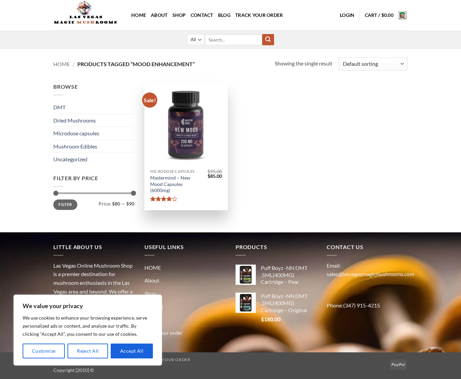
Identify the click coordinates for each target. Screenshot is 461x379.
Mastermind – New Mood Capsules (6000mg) (170, 184)
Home (61, 64)
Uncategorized (70, 159)
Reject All (88, 351)
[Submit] (268, 40)
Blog (224, 15)
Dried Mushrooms (74, 120)
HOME (138, 15)
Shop (179, 15)
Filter (65, 204)
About (159, 15)
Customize (44, 351)
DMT (59, 107)
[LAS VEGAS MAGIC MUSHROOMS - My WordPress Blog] (87, 15)
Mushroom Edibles (75, 146)
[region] (87, 330)
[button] (347, 15)
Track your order (259, 15)
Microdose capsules (76, 133)
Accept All (131, 351)
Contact (202, 15)
